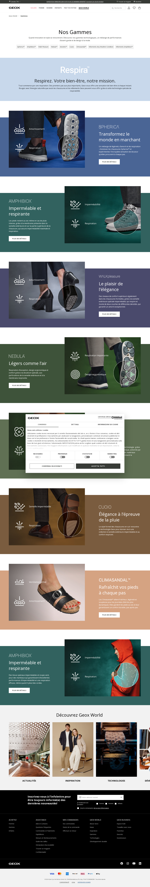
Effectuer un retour (69, 831)
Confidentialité (41, 852)
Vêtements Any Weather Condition (101, 47)
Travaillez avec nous (124, 827)
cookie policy (38, 448)
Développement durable (98, 841)
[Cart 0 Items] (138, 10)
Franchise (120, 831)
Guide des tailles (41, 841)
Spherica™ (20, 47)
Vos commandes (69, 824)
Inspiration (93, 831)
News (92, 827)
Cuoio (72, 47)
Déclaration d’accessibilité (45, 845)
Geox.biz (120, 834)
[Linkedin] (140, 863)
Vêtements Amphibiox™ (124, 47)
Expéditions (40, 834)
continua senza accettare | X (110, 417)
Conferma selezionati (52, 466)
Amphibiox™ (31, 47)
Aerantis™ (63, 47)
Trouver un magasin (43, 849)
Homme (110, 803)
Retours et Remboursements (46, 838)
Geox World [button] (84, 8)
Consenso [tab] (42, 424)
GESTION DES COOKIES (84, 882)
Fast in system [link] (70, 8)
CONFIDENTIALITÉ (64, 882)
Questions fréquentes (43, 827)
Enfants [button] (58, 8)
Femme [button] (41, 8)
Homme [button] (49, 8)
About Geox (94, 824)
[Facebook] (121, 863)
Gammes (93, 834)
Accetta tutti (98, 466)
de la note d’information (101, 808)
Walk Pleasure (43, 47)
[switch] (62, 457)
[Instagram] (128, 863)
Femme (101, 803)
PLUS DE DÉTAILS (109, 162)
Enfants (120, 803)
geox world (13, 16)
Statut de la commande (71, 827)
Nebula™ (54, 47)
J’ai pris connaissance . (94, 808)
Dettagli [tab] (75, 424)
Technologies (94, 838)
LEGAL (73, 882)
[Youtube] (133, 863)
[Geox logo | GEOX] (14, 863)
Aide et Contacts (42, 824)
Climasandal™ (81, 47)
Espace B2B (121, 824)
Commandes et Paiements (45, 831)
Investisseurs (121, 838)
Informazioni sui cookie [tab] (108, 424)
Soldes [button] (34, 8)
